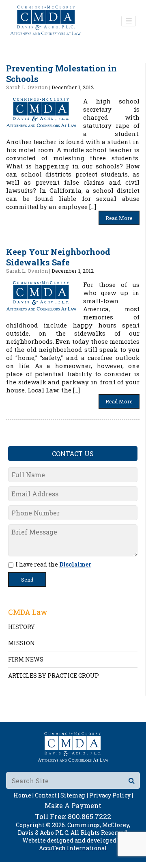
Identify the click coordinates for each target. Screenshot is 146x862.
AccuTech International (73, 848)
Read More (119, 218)
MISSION (21, 643)
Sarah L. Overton (27, 87)
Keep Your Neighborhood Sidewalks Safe (58, 256)
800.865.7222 (89, 816)
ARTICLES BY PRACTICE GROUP (53, 675)
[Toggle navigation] (128, 21)
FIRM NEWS (25, 659)
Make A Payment (73, 805)
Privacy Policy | (111, 795)
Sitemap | (74, 795)
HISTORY (21, 627)
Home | (23, 795)
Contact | (47, 795)
